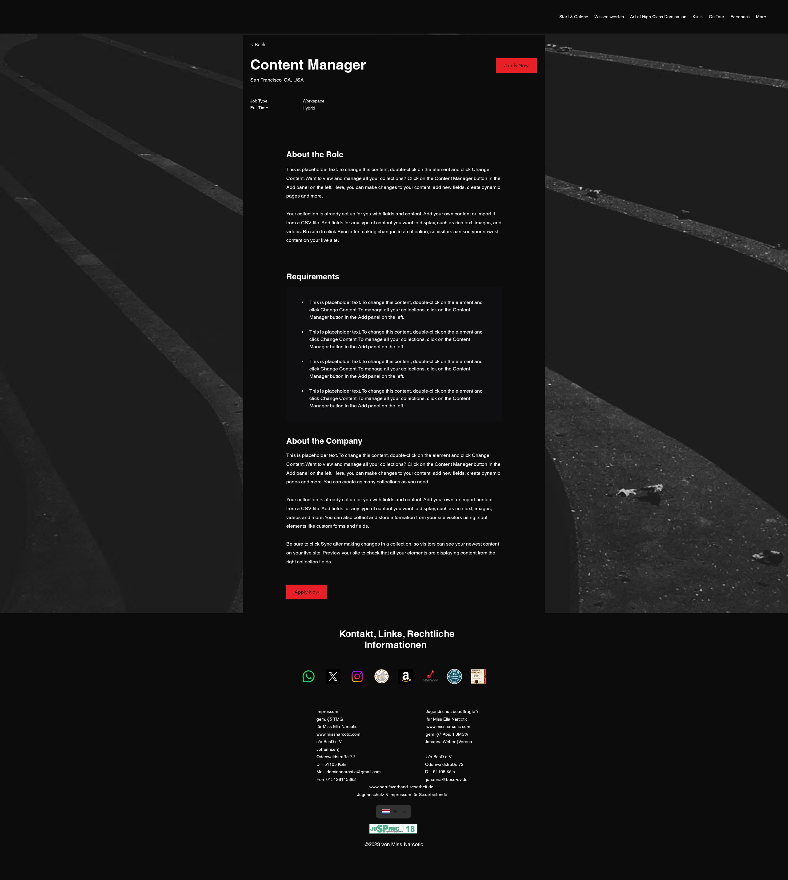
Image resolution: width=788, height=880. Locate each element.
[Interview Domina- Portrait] (478, 676)
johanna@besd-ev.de (447, 779)
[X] (332, 676)
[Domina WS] (430, 676)
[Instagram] (357, 676)
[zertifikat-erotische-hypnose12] (454, 676)
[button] (516, 65)
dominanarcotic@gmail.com (354, 771)
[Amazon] (405, 676)
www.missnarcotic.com (448, 726)
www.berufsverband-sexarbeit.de (401, 786)
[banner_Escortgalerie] (381, 676)
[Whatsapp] (308, 676)
